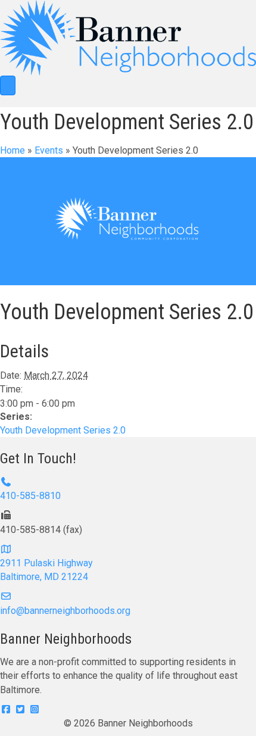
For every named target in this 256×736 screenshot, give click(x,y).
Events (49, 150)
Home (12, 150)
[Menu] (7, 85)
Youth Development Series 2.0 (63, 430)
